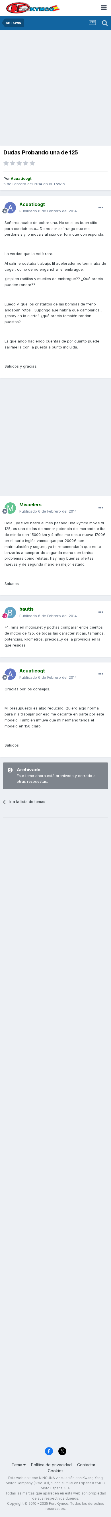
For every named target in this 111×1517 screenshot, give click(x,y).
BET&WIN (57, 184)
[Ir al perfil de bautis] (10, 612)
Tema (17, 1464)
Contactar (86, 1464)
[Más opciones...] (100, 207)
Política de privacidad (51, 1464)
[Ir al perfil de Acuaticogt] (10, 207)
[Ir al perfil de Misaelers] (10, 508)
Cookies (55, 1470)
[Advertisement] (55, 88)
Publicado (48, 211)
